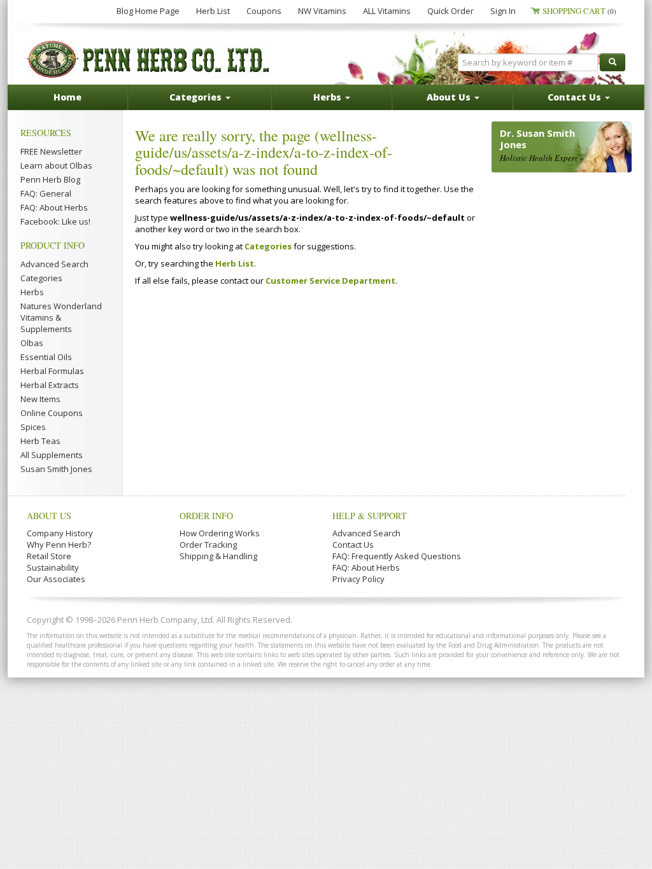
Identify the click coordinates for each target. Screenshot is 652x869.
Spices (33, 427)
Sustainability (53, 567)
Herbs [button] (328, 97)
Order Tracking (208, 544)
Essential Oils (46, 357)
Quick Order (450, 11)
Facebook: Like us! (55, 221)
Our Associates (56, 579)
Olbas (31, 343)
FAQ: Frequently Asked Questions (396, 556)
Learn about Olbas (56, 165)
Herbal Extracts (49, 385)
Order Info (206, 516)
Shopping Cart (579, 11)
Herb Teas (40, 441)
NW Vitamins (322, 11)
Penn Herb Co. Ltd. (149, 59)
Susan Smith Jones (56, 469)
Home (67, 97)
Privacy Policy (358, 579)
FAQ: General (45, 193)
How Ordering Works (220, 533)
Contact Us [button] (576, 97)
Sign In (503, 11)
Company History (60, 533)
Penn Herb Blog (50, 179)
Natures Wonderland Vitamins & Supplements (61, 317)
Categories (41, 278)
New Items (40, 399)
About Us (49, 516)
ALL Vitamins (387, 11)
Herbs (32, 292)
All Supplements (51, 455)
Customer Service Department (330, 280)
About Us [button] (450, 97)
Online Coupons (51, 413)
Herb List (213, 11)
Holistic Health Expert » (542, 157)
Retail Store (49, 556)
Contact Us (353, 544)
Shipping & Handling (218, 556)
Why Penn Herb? (59, 544)
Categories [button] (196, 97)
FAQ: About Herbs (54, 207)
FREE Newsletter (51, 151)
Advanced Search (54, 264)
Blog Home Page (148, 11)
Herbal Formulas (52, 371)
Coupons (263, 11)
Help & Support (369, 516)
